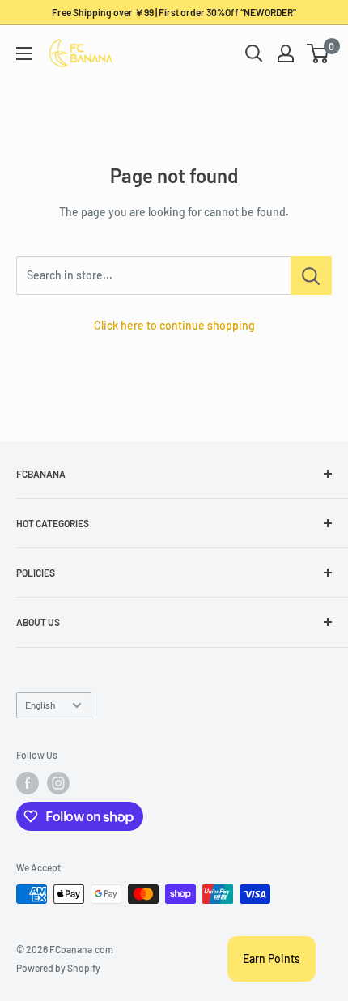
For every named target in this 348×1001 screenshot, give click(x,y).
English (40, 704)
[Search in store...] (311, 275)
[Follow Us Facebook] (27, 783)
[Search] (254, 53)
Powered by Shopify (58, 967)
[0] (318, 53)
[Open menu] (24, 53)
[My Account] (286, 53)
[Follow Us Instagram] (58, 783)
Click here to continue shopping (174, 325)
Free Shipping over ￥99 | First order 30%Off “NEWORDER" (174, 12)
